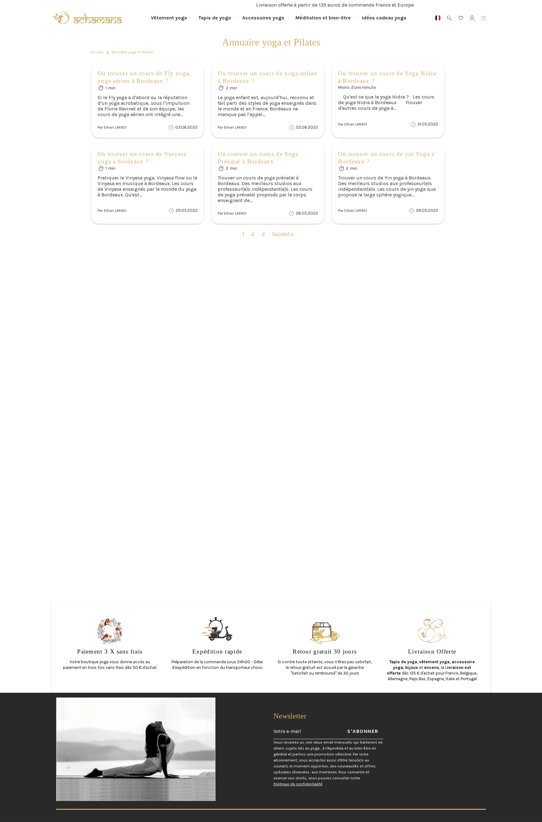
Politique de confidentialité (298, 784)
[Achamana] (87, 18)
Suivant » (283, 234)
